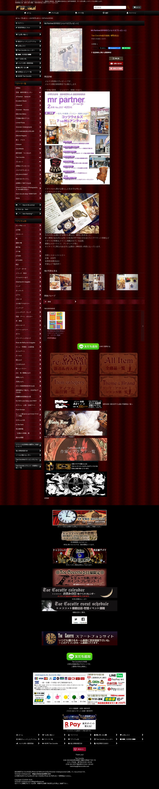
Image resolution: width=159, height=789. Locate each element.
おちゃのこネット (76, 787)
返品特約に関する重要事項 (102, 52)
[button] (116, 58)
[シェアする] (94, 48)
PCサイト (81, 749)
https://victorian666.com (41, 774)
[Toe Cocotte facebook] (83, 620)
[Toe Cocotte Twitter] (76, 620)
